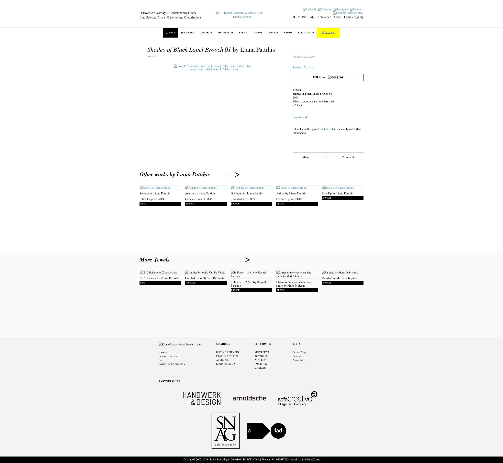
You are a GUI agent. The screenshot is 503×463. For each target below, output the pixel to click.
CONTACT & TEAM (169, 356)
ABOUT (163, 352)
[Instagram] (341, 9)
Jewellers (187, 32)
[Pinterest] (356, 9)
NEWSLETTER (262, 351)
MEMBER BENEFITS (227, 355)
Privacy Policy (299, 351)
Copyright (297, 355)
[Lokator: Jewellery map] (348, 12)
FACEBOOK (260, 363)
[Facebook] (325, 9)
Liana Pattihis (303, 67)
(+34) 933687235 (279, 459)
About (337, 17)
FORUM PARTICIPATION (172, 364)
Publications (306, 32)
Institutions (225, 32)
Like (325, 157)
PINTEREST (260, 359)
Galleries (206, 32)
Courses (273, 32)
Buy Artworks (300, 117)
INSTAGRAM (261, 355)
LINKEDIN (260, 367)
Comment (348, 157)
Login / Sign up (353, 17)
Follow (320, 77)
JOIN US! (299, 17)
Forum (257, 32)
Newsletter (324, 17)
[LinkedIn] (310, 9)
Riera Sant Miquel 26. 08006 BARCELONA (234, 459)
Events (243, 32)
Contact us (325, 129)
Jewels (170, 32)
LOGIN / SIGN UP (225, 363)
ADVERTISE (222, 359)
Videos (288, 32)
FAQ (311, 17)
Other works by (175, 174)
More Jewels (156, 259)
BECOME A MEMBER (227, 351)
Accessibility (299, 359)
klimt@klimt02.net (309, 459)
